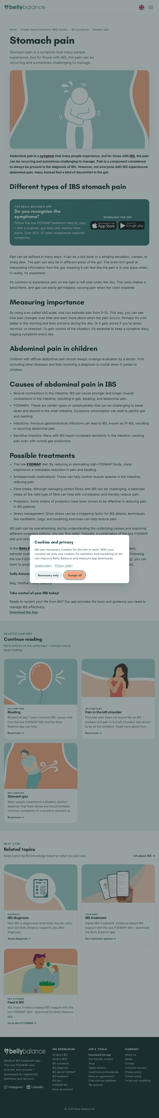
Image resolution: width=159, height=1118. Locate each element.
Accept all (75, 575)
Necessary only (48, 575)
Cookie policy (43, 565)
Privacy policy (64, 565)
